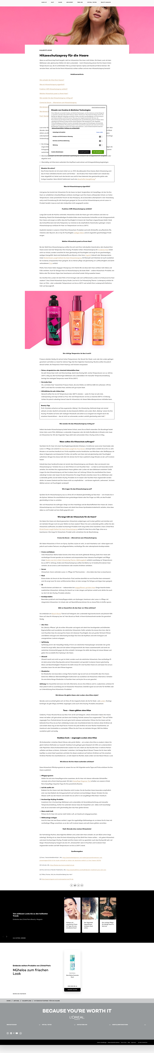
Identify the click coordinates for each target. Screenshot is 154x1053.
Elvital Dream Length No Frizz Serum (72, 449)
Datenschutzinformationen (114, 1042)
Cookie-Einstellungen (102, 1042)
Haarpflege (46, 50)
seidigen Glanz (79, 233)
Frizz (50, 263)
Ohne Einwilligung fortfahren (98, 107)
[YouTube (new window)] (17, 1033)
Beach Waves (56, 613)
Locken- (103, 701)
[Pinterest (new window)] (11, 1033)
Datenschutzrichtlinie (58, 128)
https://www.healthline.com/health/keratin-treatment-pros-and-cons (86, 870)
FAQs (129, 1042)
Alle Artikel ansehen (19, 938)
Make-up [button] (44, 2)
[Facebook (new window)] (13, 1033)
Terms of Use (123, 1042)
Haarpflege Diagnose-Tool (82, 781)
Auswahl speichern (84, 152)
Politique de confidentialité (71, 128)
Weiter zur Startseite (19, 993)
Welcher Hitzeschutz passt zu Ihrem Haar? (54, 93)
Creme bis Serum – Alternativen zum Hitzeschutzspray (58, 102)
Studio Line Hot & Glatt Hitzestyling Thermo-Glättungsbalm (66, 560)
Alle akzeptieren (97, 152)
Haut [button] (52, 2)
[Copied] (78, 885)
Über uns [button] (80, 2)
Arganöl (88, 255)
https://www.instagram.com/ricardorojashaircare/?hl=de (57, 879)
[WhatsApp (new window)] (20, 1033)
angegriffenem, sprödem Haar (85, 587)
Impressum (133, 1042)
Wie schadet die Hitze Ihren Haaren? (52, 80)
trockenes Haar (103, 250)
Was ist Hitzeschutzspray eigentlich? (52, 84)
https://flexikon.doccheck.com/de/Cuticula (62, 865)
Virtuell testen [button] (92, 2)
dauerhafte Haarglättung (86, 179)
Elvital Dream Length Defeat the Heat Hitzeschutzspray (63, 258)
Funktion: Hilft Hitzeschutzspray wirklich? (54, 89)
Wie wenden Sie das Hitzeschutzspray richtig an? (56, 98)
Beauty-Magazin (106, 2)
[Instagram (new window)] (8, 1033)
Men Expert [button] (69, 2)
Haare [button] (60, 2)
